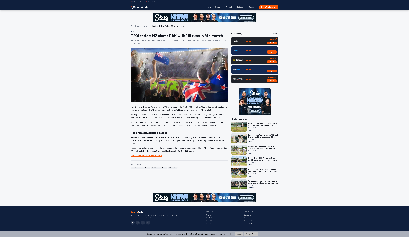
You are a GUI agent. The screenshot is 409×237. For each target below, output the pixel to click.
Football (229, 7)
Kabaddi (240, 7)
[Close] (260, 234)
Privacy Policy (249, 221)
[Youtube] (148, 223)
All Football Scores (154, 2)
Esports (252, 7)
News (145, 26)
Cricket (217, 7)
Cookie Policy (249, 224)
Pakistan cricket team (159, 168)
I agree (239, 234)
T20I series (172, 168)
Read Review (272, 39)
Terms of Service (250, 218)
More (275, 33)
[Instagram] (143, 223)
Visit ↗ (272, 43)
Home (209, 7)
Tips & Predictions (268, 7)
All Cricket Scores (138, 2)
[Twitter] (138, 223)
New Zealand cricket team (140, 168)
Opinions (251, 187)
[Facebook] (133, 223)
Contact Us (248, 215)
